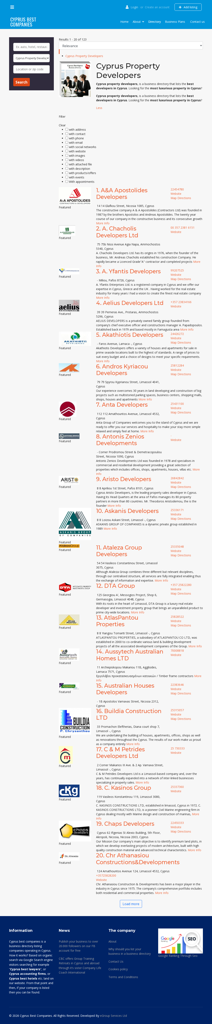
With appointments (81, 182)
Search (22, 82)
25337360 (177, 787)
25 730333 (178, 748)
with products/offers (82, 173)
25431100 (177, 404)
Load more (131, 904)
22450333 (177, 823)
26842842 (177, 478)
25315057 (177, 710)
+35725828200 (106, 875)
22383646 (177, 685)
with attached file (80, 164)
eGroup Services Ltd (113, 1016)
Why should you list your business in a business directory (129, 951)
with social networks (82, 147)
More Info (103, 223)
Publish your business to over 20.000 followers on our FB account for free (78, 946)
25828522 (177, 617)
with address (77, 129)
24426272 (177, 334)
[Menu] (12, 7)
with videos (76, 160)
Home (124, 22)
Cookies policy (118, 969)
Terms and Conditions (123, 977)
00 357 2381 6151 (183, 227)
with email (76, 143)
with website (77, 151)
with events (76, 177)
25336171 (177, 510)
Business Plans (175, 22)
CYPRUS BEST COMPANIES (23, 22)
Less (99, 108)
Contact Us (115, 961)
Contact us (197, 22)
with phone (76, 138)
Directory (154, 22)
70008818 (177, 650)
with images (77, 156)
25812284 (177, 365)
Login (134, 7)
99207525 (177, 270)
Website (176, 194)
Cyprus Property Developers (84, 56)
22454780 (177, 189)
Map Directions (181, 198)
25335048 (177, 546)
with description (79, 169)
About (137, 22)
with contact (77, 134)
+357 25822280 (181, 585)
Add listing (190, 7)
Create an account (157, 7)
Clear (62, 125)
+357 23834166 (181, 302)
